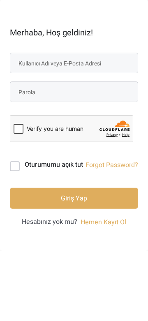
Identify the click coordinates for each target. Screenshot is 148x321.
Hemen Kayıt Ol (103, 222)
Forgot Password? (112, 165)
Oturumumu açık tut (54, 165)
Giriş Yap (74, 198)
